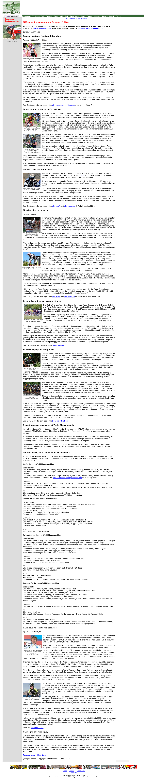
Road (56, 16)
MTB (61, 16)
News (37, 16)
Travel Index (81, 771)
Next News (41, 755)
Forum (118, 16)
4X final (81, 176)
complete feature (37, 728)
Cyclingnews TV (28, 16)
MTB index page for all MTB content (76, 18)
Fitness (97, 16)
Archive (71, 771)
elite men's (71, 105)
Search (111, 16)
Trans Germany (58, 345)
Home (65, 771)
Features (49, 16)
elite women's (57, 105)
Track (83, 16)
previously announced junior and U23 (67, 478)
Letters (104, 16)
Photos (89, 16)
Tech (42, 16)
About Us (74, 772)
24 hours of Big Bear (60, 421)
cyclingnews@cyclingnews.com (91, 28)
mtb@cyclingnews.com (42, 28)
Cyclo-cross (74, 16)
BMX (66, 16)
